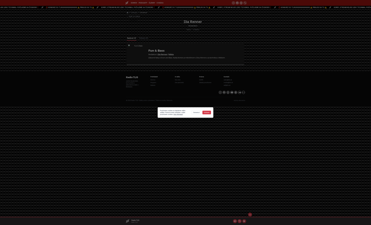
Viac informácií (178, 114)
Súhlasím (206, 112)
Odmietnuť (196, 112)
